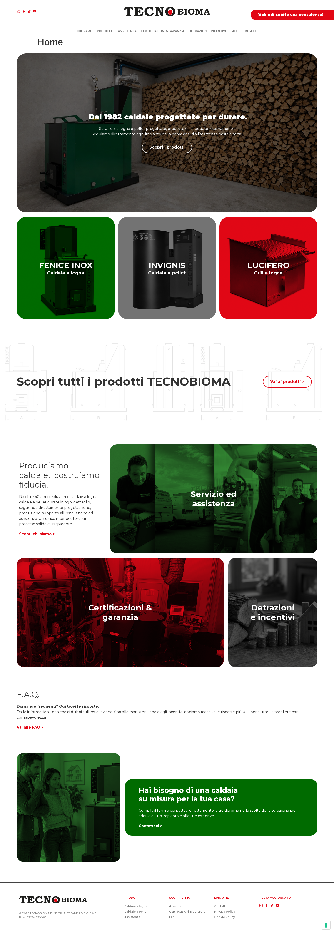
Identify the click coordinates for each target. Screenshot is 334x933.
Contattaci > (150, 826)
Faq (234, 31)
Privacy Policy (224, 911)
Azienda (175, 906)
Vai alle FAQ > (30, 727)
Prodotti (105, 31)
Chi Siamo (84, 31)
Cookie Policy (224, 917)
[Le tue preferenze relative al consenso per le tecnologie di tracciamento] (326, 925)
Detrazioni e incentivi (207, 31)
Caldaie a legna (135, 906)
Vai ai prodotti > (287, 381)
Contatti (249, 31)
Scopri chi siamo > (37, 534)
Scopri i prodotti (167, 147)
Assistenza (127, 31)
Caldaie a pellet (135, 911)
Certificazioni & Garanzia (162, 31)
